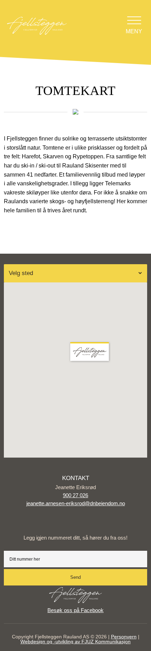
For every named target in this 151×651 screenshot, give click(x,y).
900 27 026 (75, 495)
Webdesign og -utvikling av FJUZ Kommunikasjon (75, 641)
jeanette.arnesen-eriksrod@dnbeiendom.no (75, 503)
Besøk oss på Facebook (75, 610)
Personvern (124, 636)
